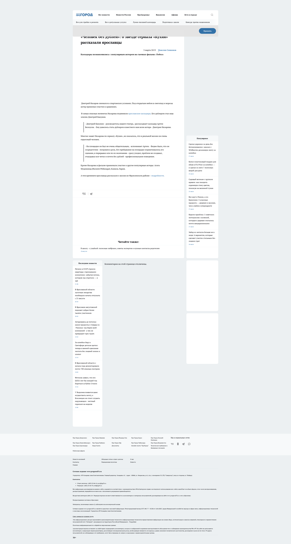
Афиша (174, 15)
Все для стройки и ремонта (87, 22)
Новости (133, 462)
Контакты (76, 462)
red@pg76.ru (98, 485)
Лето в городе (190, 15)
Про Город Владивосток (158, 443)
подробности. (157, 175)
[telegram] (92, 193)
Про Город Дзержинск (80, 438)
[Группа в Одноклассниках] (178, 444)
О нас (132, 459)
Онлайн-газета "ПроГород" (140, 446)
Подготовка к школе (170, 22)
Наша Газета (96, 446)
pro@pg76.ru (102, 483)
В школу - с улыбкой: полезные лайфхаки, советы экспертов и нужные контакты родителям (120, 249)
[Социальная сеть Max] (189, 444)
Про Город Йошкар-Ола (119, 438)
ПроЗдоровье (143, 15)
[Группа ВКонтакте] (172, 444)
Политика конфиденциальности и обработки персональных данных (94, 525)
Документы (115, 446)
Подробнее (132, 522)
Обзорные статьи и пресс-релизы (112, 459)
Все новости (104, 15)
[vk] (84, 193)
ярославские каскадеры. (139, 113)
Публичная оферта (79, 451)
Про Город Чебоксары (138, 443)
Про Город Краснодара (80, 446)
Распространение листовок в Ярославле (85, 500)
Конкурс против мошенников (198, 22)
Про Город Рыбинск (98, 443)
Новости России (123, 15)
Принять (207, 31)
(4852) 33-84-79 (88, 485)
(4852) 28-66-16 (92, 483)
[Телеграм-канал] (183, 444)
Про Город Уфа (116, 443)
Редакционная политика (109, 462)
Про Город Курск (136, 438)
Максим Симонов (167, 50)
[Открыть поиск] (212, 15)
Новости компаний (79, 459)
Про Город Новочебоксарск (81, 443)
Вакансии (160, 15)
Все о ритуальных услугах (115, 22)
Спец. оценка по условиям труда (83, 516)
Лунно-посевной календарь (144, 22)
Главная (75, 465)
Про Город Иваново (98, 438)
